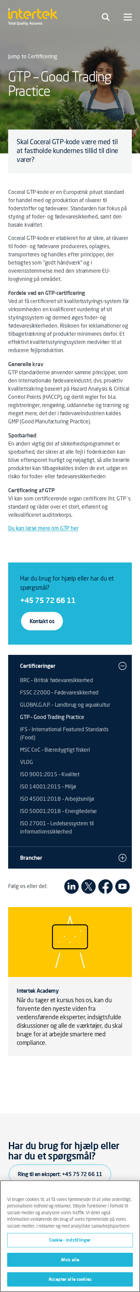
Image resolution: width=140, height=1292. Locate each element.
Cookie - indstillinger (70, 1240)
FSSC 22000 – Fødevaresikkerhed (59, 693)
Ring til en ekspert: (60, 1174)
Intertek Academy (38, 990)
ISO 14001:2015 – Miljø (48, 787)
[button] (122, 666)
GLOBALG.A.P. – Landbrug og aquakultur (65, 705)
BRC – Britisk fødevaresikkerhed (56, 680)
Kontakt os (42, 621)
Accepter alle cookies (70, 1279)
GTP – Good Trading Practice (52, 717)
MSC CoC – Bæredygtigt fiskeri (55, 750)
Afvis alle (70, 1259)
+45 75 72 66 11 (47, 600)
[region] (70, 1236)
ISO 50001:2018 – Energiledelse (58, 811)
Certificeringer (37, 665)
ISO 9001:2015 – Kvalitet (50, 775)
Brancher (31, 857)
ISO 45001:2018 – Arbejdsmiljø (57, 799)
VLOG (26, 762)
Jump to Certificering (32, 57)
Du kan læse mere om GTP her (43, 528)
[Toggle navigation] (106, 17)
